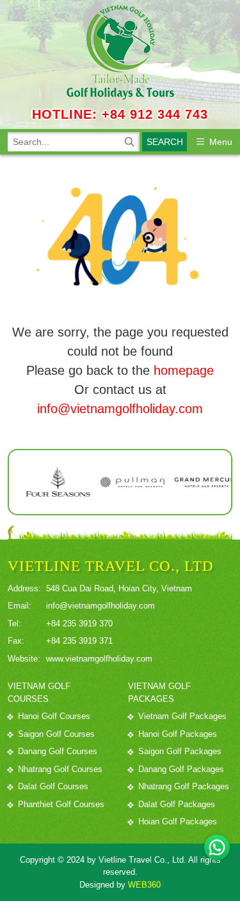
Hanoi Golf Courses (54, 716)
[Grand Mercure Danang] (189, 482)
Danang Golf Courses (57, 751)
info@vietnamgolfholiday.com (120, 409)
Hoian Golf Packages (177, 821)
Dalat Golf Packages (176, 804)
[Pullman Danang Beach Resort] (115, 482)
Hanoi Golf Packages (177, 734)
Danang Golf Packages (181, 769)
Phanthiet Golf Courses (61, 804)
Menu (220, 142)
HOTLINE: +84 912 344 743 (120, 114)
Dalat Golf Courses (53, 786)
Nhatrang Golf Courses (60, 769)
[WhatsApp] (217, 847)
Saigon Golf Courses (56, 734)
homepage (184, 370)
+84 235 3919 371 (79, 641)
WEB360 (144, 885)
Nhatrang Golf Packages (183, 786)
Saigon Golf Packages (179, 751)
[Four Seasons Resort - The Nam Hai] (41, 482)
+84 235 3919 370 (79, 623)
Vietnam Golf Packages (182, 716)
